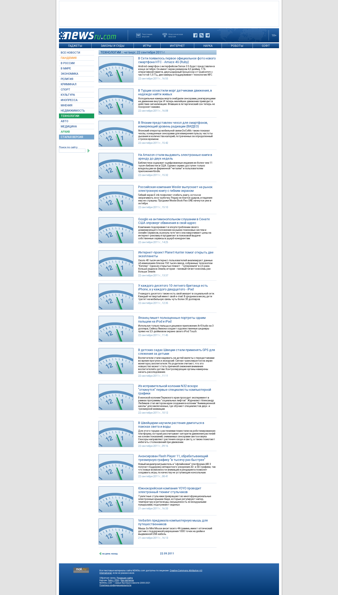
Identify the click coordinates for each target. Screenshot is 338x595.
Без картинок (127, 580)
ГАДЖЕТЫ (75, 45)
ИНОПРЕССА (69, 100)
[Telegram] (208, 35)
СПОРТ (65, 89)
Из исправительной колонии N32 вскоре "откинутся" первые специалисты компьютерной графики (174, 389)
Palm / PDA (113, 580)
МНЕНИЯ (66, 105)
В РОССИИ (68, 63)
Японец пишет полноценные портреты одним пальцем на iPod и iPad (172, 319)
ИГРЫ (147, 45)
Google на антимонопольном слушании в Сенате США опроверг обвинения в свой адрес (174, 221)
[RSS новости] (201, 35)
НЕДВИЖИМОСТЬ (73, 110)
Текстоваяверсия (147, 35)
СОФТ (266, 45)
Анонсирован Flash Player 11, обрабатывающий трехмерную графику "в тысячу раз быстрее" (173, 458)
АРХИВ (65, 131)
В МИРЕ (66, 68)
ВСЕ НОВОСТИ (70, 52)
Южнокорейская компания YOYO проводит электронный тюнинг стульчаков (169, 490)
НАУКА (207, 45)
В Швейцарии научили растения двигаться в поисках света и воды (171, 424)
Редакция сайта (125, 578)
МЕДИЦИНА (69, 126)
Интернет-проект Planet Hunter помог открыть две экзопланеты (176, 254)
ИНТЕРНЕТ (177, 45)
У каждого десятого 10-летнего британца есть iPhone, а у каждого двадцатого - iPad (173, 287)
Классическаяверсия (175, 35)
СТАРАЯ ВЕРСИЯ (72, 137)
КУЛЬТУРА (68, 95)
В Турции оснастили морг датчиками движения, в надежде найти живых (175, 92)
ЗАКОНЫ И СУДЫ (112, 45)
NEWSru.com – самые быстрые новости (119, 583)
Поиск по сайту (68, 147)
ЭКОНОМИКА (69, 73)
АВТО (64, 121)
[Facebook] (195, 35)
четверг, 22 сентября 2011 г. (144, 52)
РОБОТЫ (237, 45)
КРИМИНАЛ (68, 84)
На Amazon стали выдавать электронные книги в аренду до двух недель (175, 156)
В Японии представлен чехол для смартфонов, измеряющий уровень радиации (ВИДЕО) (173, 124)
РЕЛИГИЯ (67, 79)
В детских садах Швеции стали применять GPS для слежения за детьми (176, 351)
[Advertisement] (169, 13)
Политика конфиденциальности (115, 585)
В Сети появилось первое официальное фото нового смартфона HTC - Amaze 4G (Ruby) (177, 60)
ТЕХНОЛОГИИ (70, 116)
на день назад (110, 553)
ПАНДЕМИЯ (69, 58)
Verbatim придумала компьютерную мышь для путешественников (173, 522)
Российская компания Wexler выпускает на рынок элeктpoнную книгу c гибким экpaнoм (175, 188)
